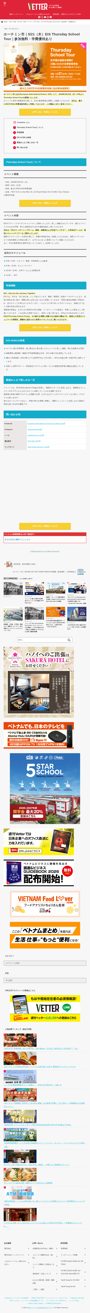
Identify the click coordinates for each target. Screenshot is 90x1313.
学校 (5, 29)
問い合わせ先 (21, 147)
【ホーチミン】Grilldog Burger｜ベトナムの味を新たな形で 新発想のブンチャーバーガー (40, 1067)
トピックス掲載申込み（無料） (43, 1256)
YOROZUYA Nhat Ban (53, 1303)
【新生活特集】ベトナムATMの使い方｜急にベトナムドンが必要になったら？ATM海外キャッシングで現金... (44, 1203)
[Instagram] (48, 17)
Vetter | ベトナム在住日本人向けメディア (40, 1307)
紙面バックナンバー (16, 14)
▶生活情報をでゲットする (17, 539)
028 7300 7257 (33, 441)
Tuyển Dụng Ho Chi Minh (70, 1280)
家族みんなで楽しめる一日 (26, 142)
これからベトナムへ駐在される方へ (15, 1262)
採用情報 (64, 1248)
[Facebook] (39, 17)
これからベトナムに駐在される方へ (38, 14)
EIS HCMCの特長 (22, 137)
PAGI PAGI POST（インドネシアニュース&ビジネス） (50, 1298)
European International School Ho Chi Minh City (45, 424)
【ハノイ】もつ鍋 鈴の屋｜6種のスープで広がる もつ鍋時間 (28, 1183)
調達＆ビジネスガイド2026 (71, 14)
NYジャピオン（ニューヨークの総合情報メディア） (28, 1300)
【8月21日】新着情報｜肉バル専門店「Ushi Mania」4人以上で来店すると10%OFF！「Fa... (41, 1048)
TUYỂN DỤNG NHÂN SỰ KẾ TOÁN (72, 1262)
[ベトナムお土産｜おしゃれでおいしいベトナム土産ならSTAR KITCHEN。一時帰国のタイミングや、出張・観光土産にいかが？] (20, 1219)
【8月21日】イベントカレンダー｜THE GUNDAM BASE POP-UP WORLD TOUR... (38, 1125)
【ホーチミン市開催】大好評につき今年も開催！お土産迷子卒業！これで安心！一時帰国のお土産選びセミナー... (44, 1105)
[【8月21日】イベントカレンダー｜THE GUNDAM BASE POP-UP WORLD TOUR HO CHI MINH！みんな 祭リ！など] (20, 1121)
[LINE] (51, 17)
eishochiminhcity (34, 429)
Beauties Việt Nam (78, 1298)
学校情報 (19, 132)
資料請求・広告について (42, 1274)
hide (27, 122)
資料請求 (56, 14)
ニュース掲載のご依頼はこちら (43, 1265)
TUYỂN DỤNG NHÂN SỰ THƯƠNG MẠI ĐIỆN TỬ (70, 1272)
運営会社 (7, 1248)
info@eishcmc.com (35, 435)
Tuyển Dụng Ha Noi (68, 1286)
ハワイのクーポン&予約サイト (58, 1300)
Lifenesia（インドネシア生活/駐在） (18, 1298)
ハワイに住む (74, 1300)
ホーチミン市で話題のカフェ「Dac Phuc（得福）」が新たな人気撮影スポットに (36, 1165)
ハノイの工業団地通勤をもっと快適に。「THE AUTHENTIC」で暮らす (33, 1085)
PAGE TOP (86, 1272)
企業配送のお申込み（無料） (43, 1248)
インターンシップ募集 (69, 1255)
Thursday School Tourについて (28, 127)
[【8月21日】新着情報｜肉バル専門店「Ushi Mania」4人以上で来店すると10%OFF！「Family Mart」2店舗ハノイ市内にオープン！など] (20, 1045)
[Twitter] (42, 17)
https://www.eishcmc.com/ (37, 447)
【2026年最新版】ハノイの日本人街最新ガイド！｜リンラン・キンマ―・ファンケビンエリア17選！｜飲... (45, 1144)
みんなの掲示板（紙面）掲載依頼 (43, 1281)
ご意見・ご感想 (38, 1289)
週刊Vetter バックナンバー (14, 1255)
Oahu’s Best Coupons (36, 1303)
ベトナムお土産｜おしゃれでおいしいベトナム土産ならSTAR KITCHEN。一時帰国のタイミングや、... (43, 1224)
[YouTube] (45, 17)
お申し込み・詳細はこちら (43, 112)
